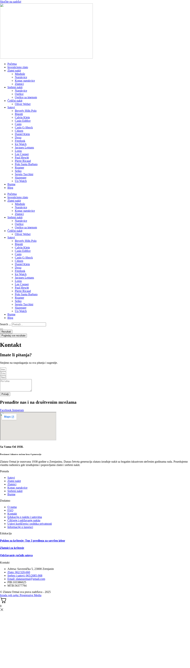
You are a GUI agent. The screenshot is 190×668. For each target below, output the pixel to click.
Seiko (18, 170)
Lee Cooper (22, 154)
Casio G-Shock (24, 127)
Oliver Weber (23, 104)
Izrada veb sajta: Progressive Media (20, 595)
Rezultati (6, 331)
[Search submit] (1, 329)
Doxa (18, 137)
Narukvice (21, 77)
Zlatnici (19, 83)
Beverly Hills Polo (26, 110)
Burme (11, 184)
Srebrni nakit (14, 87)
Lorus (18, 150)
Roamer (19, 167)
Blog (10, 187)
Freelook (20, 140)
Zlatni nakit (14, 70)
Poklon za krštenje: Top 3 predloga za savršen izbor (32, 540)
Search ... (5, 324)
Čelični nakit (14, 100)
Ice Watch (21, 144)
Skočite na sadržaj (10, 1)
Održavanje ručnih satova (16, 555)
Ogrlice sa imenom (26, 97)
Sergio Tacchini (24, 174)
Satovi (11, 107)
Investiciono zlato (17, 67)
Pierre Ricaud (23, 160)
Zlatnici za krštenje (12, 547)
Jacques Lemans (24, 147)
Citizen (19, 130)
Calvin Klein (22, 117)
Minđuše (20, 73)
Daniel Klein (22, 134)
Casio (18, 124)
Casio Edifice (23, 120)
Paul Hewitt (22, 157)
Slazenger (20, 177)
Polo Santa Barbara (26, 164)
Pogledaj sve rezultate (13, 335)
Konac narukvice (25, 80)
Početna (12, 63)
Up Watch (21, 181)
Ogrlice (19, 94)
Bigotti (19, 114)
